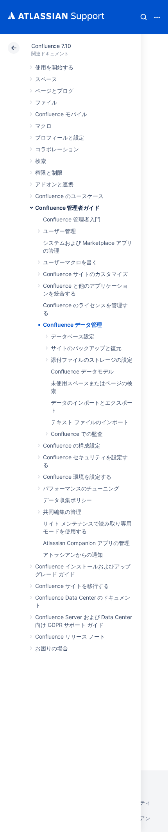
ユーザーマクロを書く (70, 262)
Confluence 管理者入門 (71, 219)
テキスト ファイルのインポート (90, 422)
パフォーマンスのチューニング (81, 488)
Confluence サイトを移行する (72, 585)
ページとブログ (54, 90)
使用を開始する (54, 67)
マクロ (43, 125)
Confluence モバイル (61, 114)
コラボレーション (57, 149)
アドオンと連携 (54, 184)
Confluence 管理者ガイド (67, 207)
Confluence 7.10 (51, 45)
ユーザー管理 (59, 231)
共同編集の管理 (62, 511)
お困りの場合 (51, 648)
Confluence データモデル (82, 371)
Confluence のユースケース (69, 196)
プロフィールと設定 (59, 137)
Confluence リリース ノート (70, 636)
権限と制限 (49, 172)
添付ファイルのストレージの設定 (91, 359)
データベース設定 (72, 336)
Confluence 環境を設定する (77, 476)
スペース (46, 79)
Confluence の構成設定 (71, 445)
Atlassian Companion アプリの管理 (86, 543)
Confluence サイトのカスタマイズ (85, 274)
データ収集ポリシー (67, 500)
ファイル (46, 102)
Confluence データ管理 (72, 324)
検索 (144, 17)
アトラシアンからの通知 (73, 554)
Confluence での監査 (77, 433)
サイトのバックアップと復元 (86, 348)
